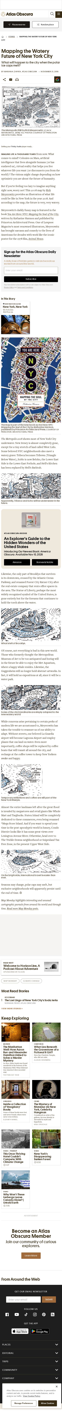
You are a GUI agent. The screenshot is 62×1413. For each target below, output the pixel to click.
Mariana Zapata (12, 71)
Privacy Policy (9, 287)
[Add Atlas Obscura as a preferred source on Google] (57, 79)
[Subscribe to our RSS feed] (52, 1314)
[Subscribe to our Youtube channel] (16, 1314)
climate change (31, 981)
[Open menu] (58, 14)
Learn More (31, 1255)
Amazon (17, 562)
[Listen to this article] (17, 79)
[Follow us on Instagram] (35, 1314)
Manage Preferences (23, 1403)
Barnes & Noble (45, 562)
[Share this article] (4, 79)
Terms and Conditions (25, 287)
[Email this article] (11, 79)
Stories (12, 37)
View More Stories (11, 1009)
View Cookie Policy (31, 1396)
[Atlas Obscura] (17, 14)
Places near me (18, 25)
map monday (10, 981)
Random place (47, 25)
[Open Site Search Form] (52, 14)
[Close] (56, 1386)
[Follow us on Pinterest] (44, 1314)
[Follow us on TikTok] (26, 1314)
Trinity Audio (16, 147)
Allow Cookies (47, 1403)
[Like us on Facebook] (7, 1314)
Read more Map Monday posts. (22, 909)
